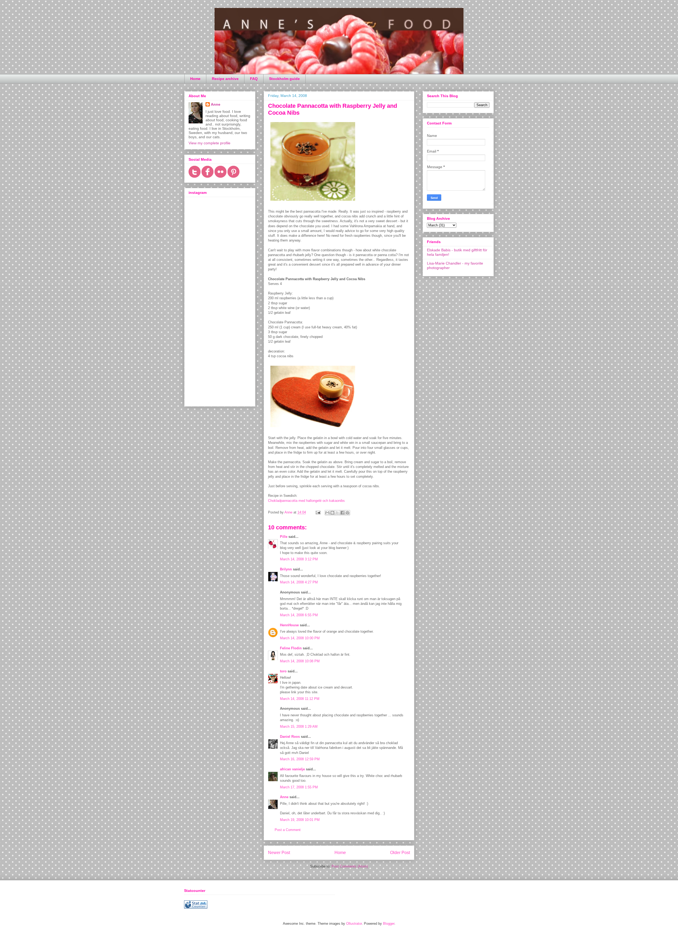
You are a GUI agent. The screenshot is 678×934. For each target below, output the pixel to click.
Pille (283, 537)
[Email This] (327, 512)
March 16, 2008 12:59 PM (300, 759)
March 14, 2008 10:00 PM (300, 638)
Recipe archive (225, 79)
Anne (284, 797)
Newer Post (279, 852)
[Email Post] (318, 512)
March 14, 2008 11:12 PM (299, 699)
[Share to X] (337, 512)
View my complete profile (209, 143)
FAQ (254, 79)
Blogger (388, 924)
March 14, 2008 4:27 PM (299, 582)
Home (195, 79)
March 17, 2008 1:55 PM (299, 787)
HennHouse (289, 625)
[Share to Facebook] (342, 512)
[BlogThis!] (332, 512)
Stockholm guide (284, 79)
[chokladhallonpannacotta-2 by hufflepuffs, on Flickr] (313, 202)
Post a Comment (288, 830)
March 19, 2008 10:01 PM (300, 820)
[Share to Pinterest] (347, 512)
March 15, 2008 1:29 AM (299, 727)
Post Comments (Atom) (350, 866)
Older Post (400, 852)
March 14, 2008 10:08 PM (300, 661)
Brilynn (286, 569)
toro (283, 671)
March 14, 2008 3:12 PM (299, 559)
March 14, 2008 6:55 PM (299, 615)
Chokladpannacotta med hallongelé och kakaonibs (306, 501)
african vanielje (292, 769)
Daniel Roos (290, 737)
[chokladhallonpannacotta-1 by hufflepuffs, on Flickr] (313, 428)
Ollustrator (354, 924)
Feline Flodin (291, 648)
